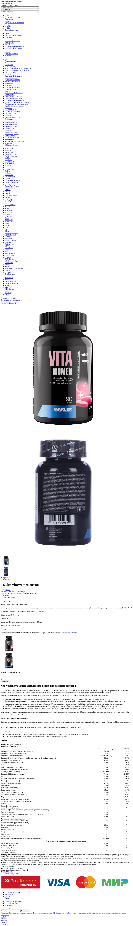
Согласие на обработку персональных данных (72, 913)
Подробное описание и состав (25, 593)
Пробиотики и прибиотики (14, 106)
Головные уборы (11, 126)
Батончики (9, 65)
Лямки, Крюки (10, 128)
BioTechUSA (9, 162)
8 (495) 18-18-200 (7, 9)
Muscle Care (9, 210)
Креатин (8, 91)
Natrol (7, 218)
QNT (7, 246)
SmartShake (9, 263)
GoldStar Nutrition (11, 195)
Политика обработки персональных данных (16, 913)
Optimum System (10, 235)
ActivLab (8, 150)
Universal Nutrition (11, 283)
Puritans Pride (9, 244)
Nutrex (7, 229)
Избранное (9, 26)
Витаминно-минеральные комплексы (18, 68)
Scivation (8, 257)
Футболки (8, 143)
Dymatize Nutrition (11, 182)
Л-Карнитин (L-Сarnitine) (14, 93)
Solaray (7, 265)
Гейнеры (8, 74)
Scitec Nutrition (10, 255)
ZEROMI (8, 293)
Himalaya (8, 197)
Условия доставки (7, 3)
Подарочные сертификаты (14, 23)
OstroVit (8, 236)
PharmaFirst (9, 238)
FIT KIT (8, 184)
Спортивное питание (12, 17)
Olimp (7, 231)
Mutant (7, 214)
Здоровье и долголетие (13, 81)
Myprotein (8, 216)
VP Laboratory (10, 289)
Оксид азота (9, 95)
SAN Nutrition (10, 253)
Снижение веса (10, 110)
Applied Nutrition (11, 156)
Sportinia (8, 270)
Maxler (7, 208)
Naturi (7, 223)
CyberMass (8, 178)
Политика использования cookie (44, 913)
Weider (7, 291)
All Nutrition (9, 152)
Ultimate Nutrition (11, 281)
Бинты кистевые (11, 122)
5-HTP (7, 59)
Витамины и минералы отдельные (17, 70)
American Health (10, 154)
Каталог (8, 15)
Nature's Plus (9, 221)
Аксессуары (9, 19)
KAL (7, 203)
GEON (7, 193)
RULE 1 (8, 251)
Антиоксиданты (11, 63)
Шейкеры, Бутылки (12, 145)
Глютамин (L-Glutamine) (13, 76)
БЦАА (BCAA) (10, 67)
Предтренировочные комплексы (16, 104)
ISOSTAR (8, 201)
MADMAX (9, 206)
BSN (6, 167)
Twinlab (7, 280)
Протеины (8, 108)
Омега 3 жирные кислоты (14, 96)
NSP (6, 227)
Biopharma (8, 160)
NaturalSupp (9, 220)
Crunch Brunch (10, 177)
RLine (7, 250)
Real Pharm (9, 248)
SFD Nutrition (9, 259)
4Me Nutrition (9, 148)
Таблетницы (9, 139)
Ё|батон (7, 294)
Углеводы (8, 115)
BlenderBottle (9, 163)
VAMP (7, 285)
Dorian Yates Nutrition (12, 180)
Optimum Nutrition (11, 233)
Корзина (8, 28)
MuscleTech (9, 212)
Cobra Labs (9, 175)
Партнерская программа (9, 5)
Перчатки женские (11, 132)
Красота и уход (10, 89)
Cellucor (8, 171)
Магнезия (8, 130)
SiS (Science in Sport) (12, 261)
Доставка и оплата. (71, 633)
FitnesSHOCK (10, 188)
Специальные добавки (13, 111)
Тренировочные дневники (14, 141)
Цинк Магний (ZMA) (12, 117)
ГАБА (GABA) (10, 72)
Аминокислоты (10, 61)
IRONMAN (9, 199)
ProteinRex (8, 242)
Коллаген (8, 85)
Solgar (7, 266)
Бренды (7, 21)
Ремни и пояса (10, 136)
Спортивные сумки (12, 137)
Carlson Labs (9, 169)
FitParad (7, 190)
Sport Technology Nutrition (14, 268)
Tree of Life (9, 278)
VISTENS (8, 287)
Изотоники (9, 83)
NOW (7, 225)
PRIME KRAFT (10, 240)
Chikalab (8, 173)
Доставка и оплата (11, 30)
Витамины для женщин (17, 592)
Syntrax (7, 276)
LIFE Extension (10, 205)
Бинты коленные (11, 124)
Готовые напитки (11, 78)
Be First (7, 158)
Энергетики (9, 119)
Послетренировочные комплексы (17, 102)
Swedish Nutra (10, 274)
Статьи (7, 33)
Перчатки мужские (11, 134)
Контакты (8, 37)
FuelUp (7, 192)
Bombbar (8, 165)
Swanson (8, 272)
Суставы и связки (11, 113)
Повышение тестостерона (14, 98)
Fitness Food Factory (12, 186)
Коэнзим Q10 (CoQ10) (13, 87)
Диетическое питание (12, 80)
